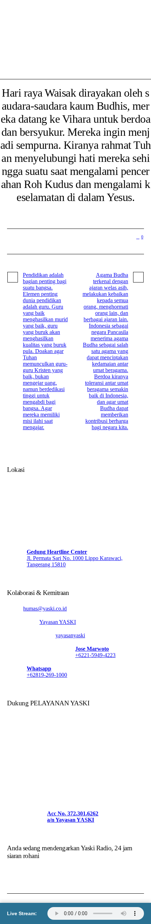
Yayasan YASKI (57, 622)
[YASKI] (75, 29)
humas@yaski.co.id (45, 609)
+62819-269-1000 (47, 675)
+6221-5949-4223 (95, 655)
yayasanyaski (70, 635)
